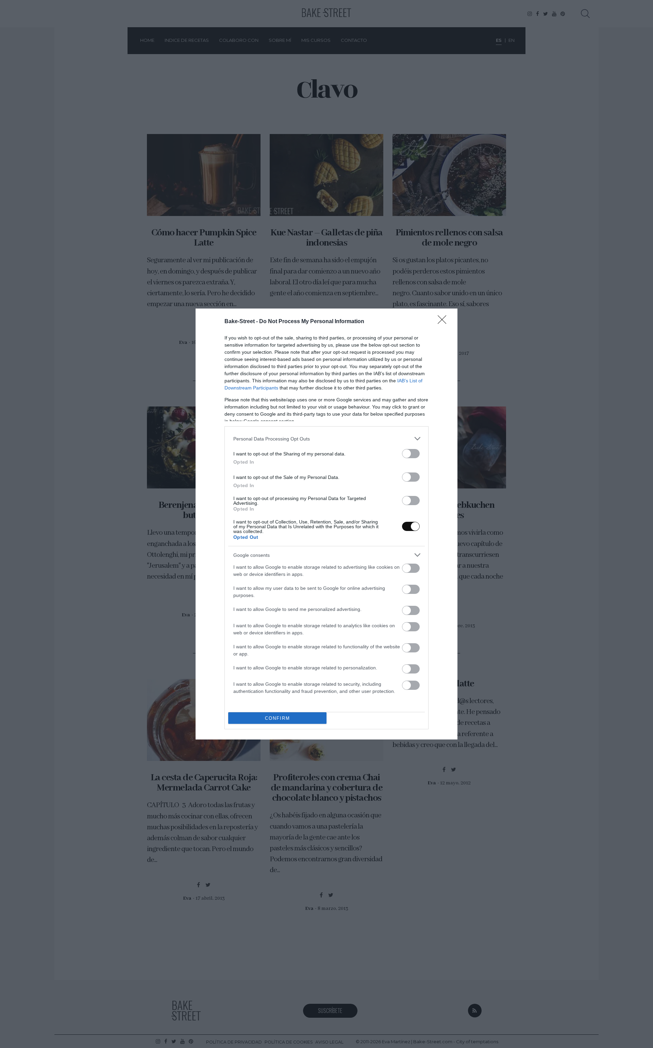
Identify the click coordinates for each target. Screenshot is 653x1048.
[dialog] (326, 524)
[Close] (444, 321)
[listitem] (326, 438)
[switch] (411, 453)
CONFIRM (277, 718)
